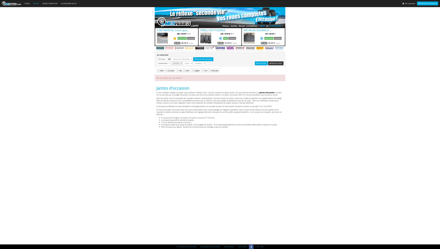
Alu (180, 71)
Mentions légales (229, 247)
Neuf (162, 71)
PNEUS (27, 3)
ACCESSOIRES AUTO (68, 3)
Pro (206, 71)
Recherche (262, 63)
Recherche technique (204, 59)
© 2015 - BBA (259, 247)
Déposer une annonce (428, 3)
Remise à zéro (276, 63)
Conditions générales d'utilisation (210, 247)
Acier (187, 71)
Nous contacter (242, 247)
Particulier (215, 71)
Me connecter (409, 3)
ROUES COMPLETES (50, 3)
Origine (197, 71)
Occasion (171, 71)
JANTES (36, 3)
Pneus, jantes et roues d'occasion (187, 247)
